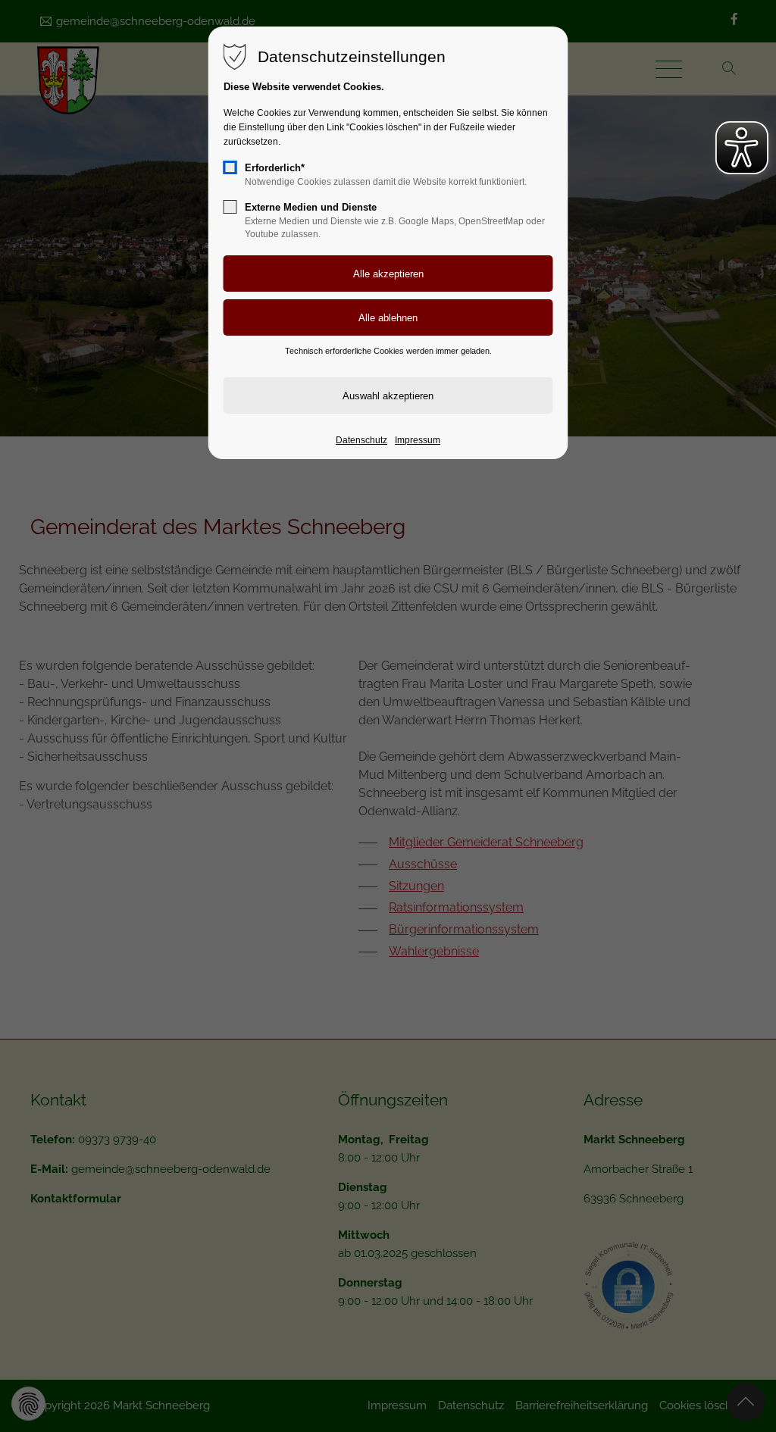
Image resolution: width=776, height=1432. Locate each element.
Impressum (417, 440)
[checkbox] (230, 167)
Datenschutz (361, 440)
